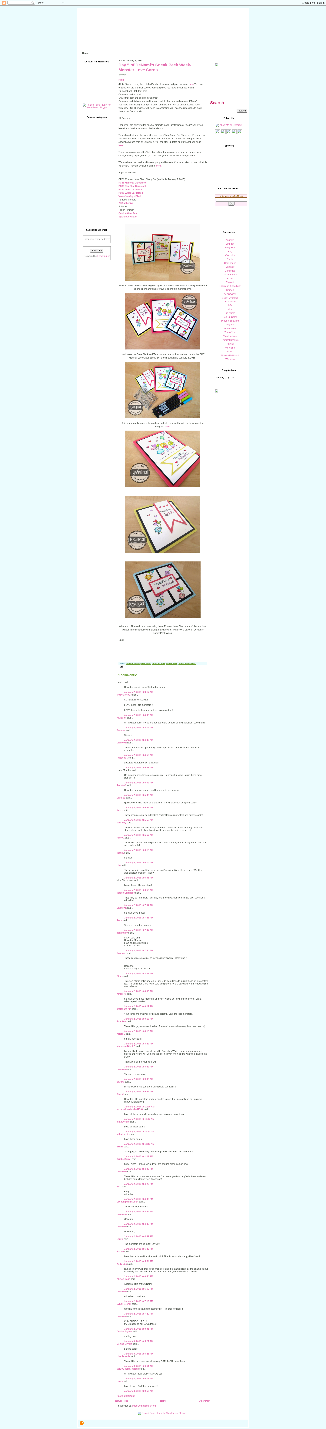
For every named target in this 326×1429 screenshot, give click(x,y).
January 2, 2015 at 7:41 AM (138, 917)
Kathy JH (122, 717)
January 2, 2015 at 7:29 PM (138, 1313)
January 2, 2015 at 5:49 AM (138, 807)
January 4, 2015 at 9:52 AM (138, 1391)
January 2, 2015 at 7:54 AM (138, 950)
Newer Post (121, 1401)
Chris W (121, 797)
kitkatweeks (123, 1121)
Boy (230, 251)
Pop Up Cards (230, 317)
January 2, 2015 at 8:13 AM (138, 1018)
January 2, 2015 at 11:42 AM (139, 1131)
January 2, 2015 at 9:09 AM (138, 1079)
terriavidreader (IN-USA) (130, 1109)
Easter (230, 278)
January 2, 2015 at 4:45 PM (138, 1211)
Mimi (230, 309)
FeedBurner (103, 256)
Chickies (230, 267)
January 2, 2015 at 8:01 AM (138, 973)
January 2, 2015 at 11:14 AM (139, 1119)
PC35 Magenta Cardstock (132, 182)
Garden (230, 290)
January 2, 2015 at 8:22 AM (138, 1043)
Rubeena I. (122, 757)
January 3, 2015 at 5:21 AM (138, 1341)
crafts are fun (124, 1009)
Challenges (230, 263)
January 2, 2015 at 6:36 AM (138, 877)
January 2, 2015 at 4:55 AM (138, 755)
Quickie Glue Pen (127, 213)
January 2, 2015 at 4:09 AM (138, 715)
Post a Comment (126, 1396)
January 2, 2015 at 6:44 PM (138, 1276)
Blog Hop (230, 247)
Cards (230, 259)
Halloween (230, 301)
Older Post (204, 1401)
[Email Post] (120, 666)
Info (230, 305)
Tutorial (230, 343)
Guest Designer (230, 297)
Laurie (120, 1239)
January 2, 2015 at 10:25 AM (139, 1106)
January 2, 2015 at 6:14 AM (138, 862)
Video (230, 351)
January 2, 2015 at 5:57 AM (138, 835)
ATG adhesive (125, 203)
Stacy (120, 976)
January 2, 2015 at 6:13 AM (138, 850)
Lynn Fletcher (124, 1304)
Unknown (122, 742)
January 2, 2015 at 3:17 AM (138, 692)
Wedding (230, 359)
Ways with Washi (230, 355)
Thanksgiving (230, 336)
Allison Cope (123, 1279)
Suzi (119, 1186)
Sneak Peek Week (187, 663)
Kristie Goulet (124, 1159)
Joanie (120, 1251)
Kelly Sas (122, 1264)
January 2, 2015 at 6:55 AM (138, 890)
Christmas (230, 271)
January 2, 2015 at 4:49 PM (138, 1224)
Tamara (121, 730)
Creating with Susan (127, 1201)
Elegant (230, 282)
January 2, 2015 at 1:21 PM (138, 1156)
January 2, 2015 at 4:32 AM (138, 740)
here (191, 84)
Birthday (230, 244)
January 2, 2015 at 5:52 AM (138, 820)
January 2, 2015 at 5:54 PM (138, 1261)
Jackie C (121, 785)
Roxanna (121, 953)
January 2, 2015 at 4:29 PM (138, 1184)
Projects (230, 324)
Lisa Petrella (123, 1356)
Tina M (120, 1094)
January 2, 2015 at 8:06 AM (138, 991)
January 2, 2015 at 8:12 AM (138, 1006)
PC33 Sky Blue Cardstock (132, 186)
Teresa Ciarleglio (126, 892)
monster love (158, 663)
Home (163, 1401)
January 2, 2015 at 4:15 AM (138, 727)
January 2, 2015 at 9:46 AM (138, 1091)
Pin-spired (230, 313)
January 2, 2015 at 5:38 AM (138, 795)
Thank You (230, 332)
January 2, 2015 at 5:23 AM (138, 767)
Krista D (121, 1034)
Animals (230, 240)
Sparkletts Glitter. (127, 216)
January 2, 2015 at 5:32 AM (138, 782)
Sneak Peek (171, 663)
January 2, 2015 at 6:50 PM (138, 1289)
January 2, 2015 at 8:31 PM (138, 1329)
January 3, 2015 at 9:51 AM (138, 1366)
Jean (119, 920)
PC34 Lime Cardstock (130, 189)
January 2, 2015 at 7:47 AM (138, 930)
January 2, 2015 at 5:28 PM (138, 1249)
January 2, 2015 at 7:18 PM (138, 1301)
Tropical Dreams (229, 340)
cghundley (122, 932)
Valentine (230, 347)
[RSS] (82, 1423)
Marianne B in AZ (126, 1046)
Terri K (120, 853)
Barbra (120, 1081)
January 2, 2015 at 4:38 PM (138, 1199)
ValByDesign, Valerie (128, 1369)
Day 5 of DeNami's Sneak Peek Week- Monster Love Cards (154, 67)
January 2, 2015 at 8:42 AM (138, 1066)
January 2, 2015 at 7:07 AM (138, 905)
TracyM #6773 (124, 694)
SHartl (120, 1146)
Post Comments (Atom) (144, 1405)
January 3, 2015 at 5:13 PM (138, 1378)
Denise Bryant (124, 1331)
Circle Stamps (230, 274)
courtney (121, 822)
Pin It (121, 80)
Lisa (119, 865)
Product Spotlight (230, 320)
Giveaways (230, 294)
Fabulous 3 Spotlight (230, 286)
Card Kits (230, 255)
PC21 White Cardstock (130, 193)
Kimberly (121, 994)
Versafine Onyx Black (130, 196)
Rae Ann (121, 1021)
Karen (120, 810)
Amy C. (121, 837)
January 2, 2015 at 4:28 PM (138, 1169)
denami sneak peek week (138, 663)
